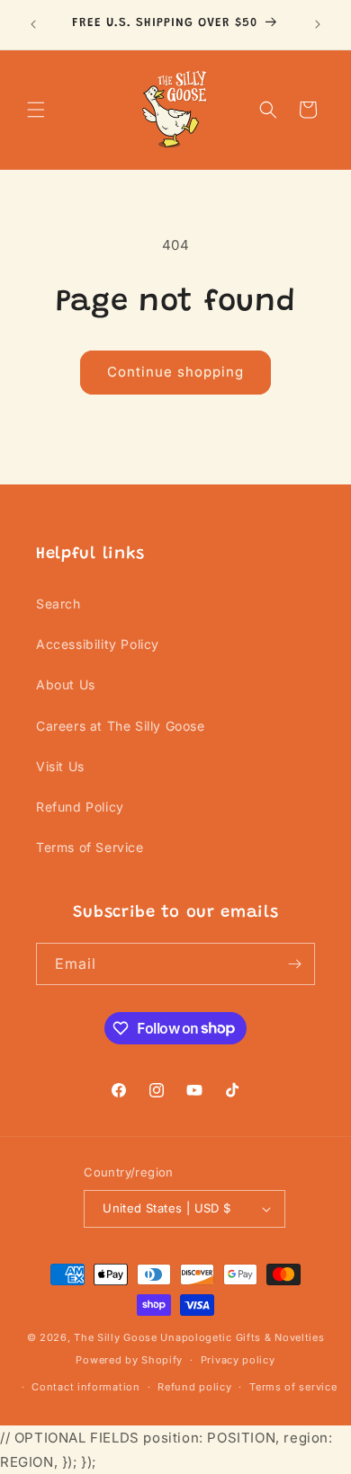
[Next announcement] (318, 24)
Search (58, 603)
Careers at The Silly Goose (120, 725)
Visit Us (60, 766)
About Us (65, 684)
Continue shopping (175, 371)
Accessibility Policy (97, 644)
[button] (36, 109)
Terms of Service (90, 847)
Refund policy (194, 1387)
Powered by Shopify (129, 1360)
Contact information (86, 1387)
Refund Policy (80, 806)
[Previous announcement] (33, 24)
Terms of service (293, 1387)
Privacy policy (238, 1360)
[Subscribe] (294, 964)
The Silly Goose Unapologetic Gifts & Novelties (199, 1337)
